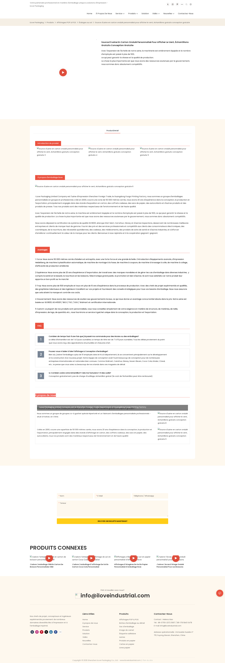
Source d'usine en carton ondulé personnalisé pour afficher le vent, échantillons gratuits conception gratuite (142, 22)
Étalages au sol (85, 22)
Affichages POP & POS (66, 22)
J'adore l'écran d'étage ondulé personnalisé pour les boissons (170, 565)
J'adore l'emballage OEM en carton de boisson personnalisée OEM (46, 565)
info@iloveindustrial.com (115, 595)
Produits (50, 22)
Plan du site (147, 660)
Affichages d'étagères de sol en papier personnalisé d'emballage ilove (131, 565)
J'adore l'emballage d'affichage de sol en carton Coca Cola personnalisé (90, 565)
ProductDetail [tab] (112, 130)
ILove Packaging (37, 22)
